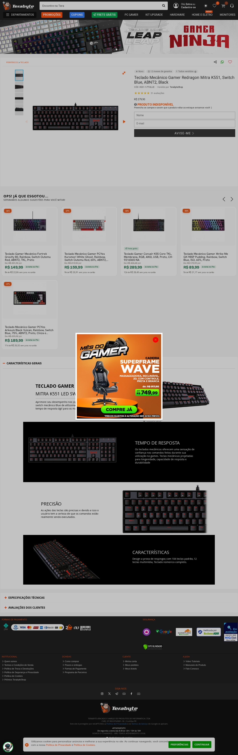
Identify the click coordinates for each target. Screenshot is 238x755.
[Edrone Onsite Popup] (119, 377)
